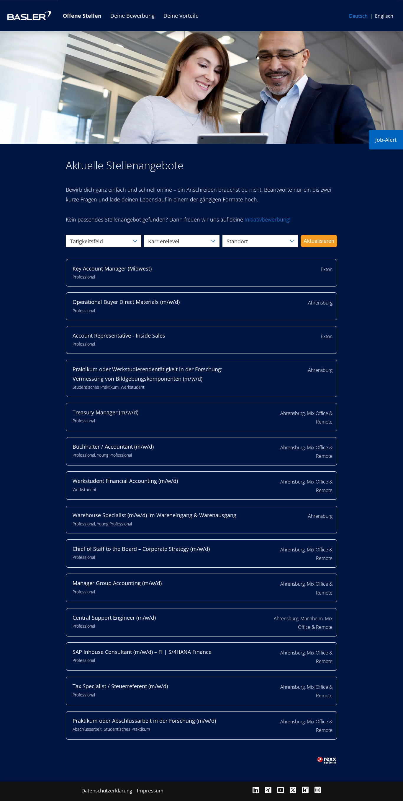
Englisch (384, 16)
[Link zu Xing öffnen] (268, 790)
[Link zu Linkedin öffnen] (256, 790)
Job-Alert (386, 139)
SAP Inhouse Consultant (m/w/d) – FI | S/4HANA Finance (142, 651)
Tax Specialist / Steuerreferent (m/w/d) (120, 686)
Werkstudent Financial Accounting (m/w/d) (125, 480)
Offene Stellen (82, 15)
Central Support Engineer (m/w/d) (114, 617)
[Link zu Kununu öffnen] (305, 790)
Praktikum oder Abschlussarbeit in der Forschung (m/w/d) (144, 720)
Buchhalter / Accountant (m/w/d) (113, 446)
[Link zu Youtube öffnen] (280, 790)
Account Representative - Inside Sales (119, 335)
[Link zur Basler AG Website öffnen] (29, 15)
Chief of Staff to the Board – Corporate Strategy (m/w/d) (141, 548)
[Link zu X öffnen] (293, 790)
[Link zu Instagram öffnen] (317, 790)
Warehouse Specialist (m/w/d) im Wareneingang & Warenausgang (154, 515)
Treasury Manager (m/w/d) (105, 412)
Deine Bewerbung (132, 15)
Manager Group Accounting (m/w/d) (117, 583)
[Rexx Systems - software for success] (327, 761)
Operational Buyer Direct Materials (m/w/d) (126, 301)
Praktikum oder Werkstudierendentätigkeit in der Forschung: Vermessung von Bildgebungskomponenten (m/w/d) (147, 374)
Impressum (150, 790)
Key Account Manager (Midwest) (112, 268)
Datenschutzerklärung (106, 790)
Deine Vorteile (181, 15)
